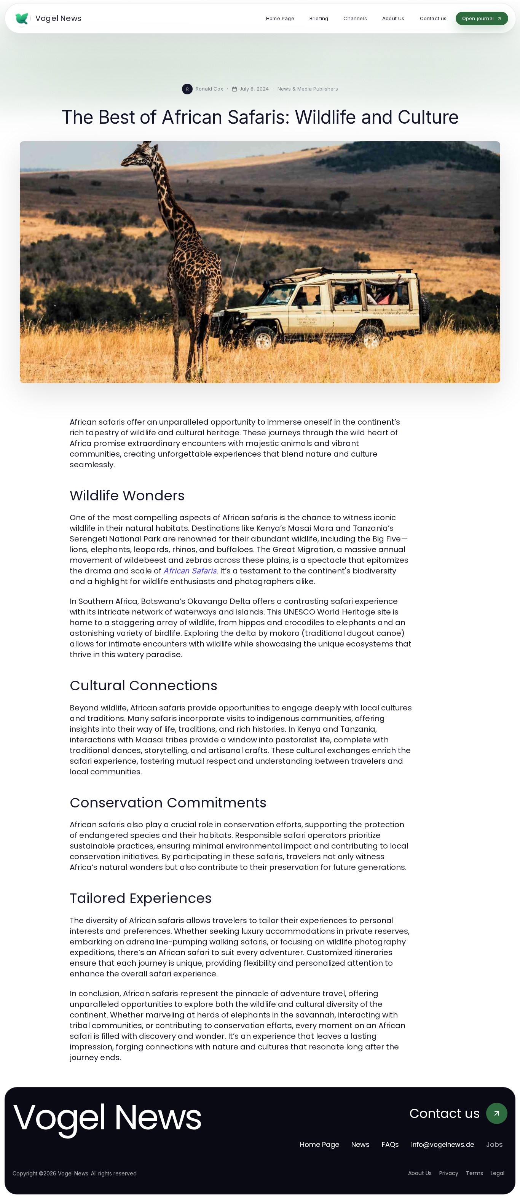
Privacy (448, 1173)
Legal (497, 1173)
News (360, 1144)
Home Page (319, 1144)
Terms (474, 1173)
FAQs (390, 1144)
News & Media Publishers (308, 89)
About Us (420, 1173)
